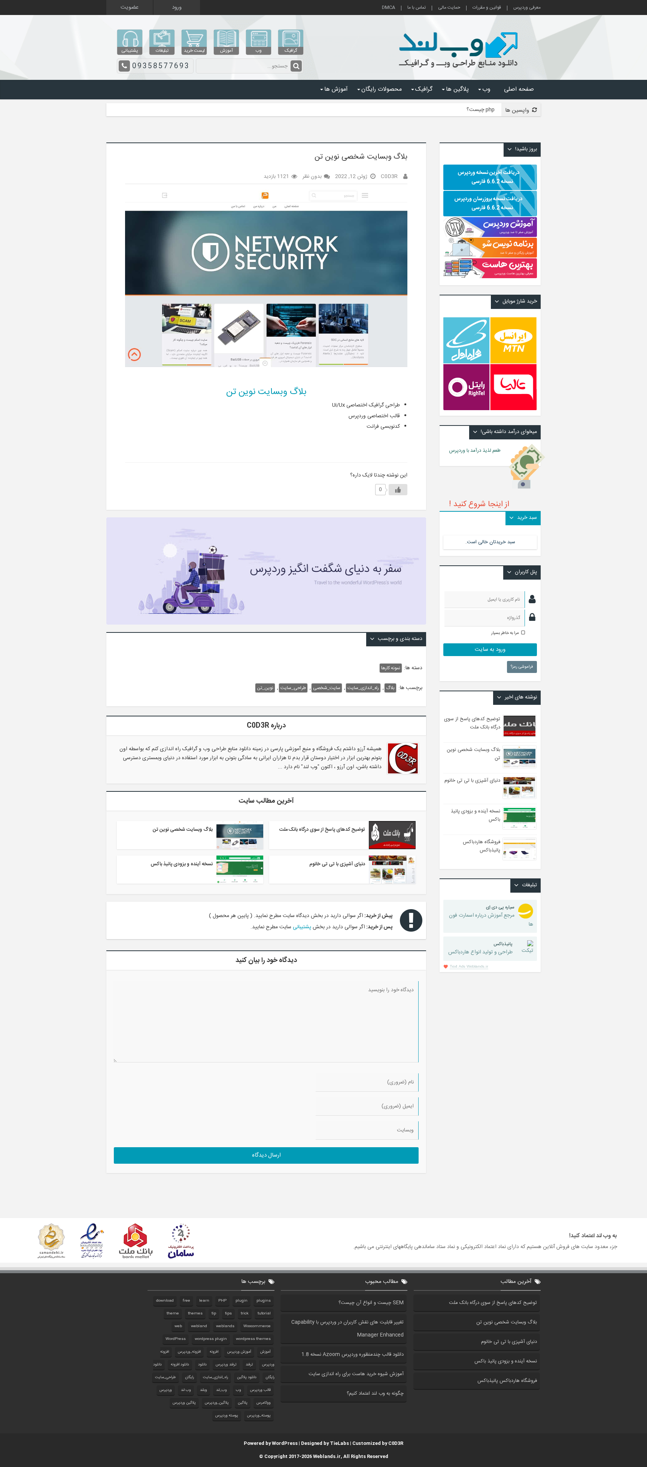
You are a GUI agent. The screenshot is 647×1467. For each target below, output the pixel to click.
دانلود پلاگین (246, 1377)
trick (245, 1314)
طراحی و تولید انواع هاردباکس (480, 948)
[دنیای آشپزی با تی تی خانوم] (392, 870)
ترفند (249, 1365)
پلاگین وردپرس (184, 1403)
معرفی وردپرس (527, 8)
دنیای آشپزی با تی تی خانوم (337, 864)
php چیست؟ (481, 109)
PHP (222, 1301)
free (186, 1301)
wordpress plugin (211, 1339)
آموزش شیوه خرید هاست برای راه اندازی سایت (356, 1374)
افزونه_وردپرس (189, 1352)
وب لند (186, 1390)
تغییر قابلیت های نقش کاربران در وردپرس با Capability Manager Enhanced (347, 1328)
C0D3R (395, 1443)
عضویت (130, 7)
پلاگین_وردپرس (217, 1403)
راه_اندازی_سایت (363, 688)
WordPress (175, 1339)
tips (228, 1314)
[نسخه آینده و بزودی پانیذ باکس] (239, 870)
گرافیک (423, 89)
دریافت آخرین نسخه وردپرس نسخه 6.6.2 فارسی (488, 177)
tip (214, 1314)
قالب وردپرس (260, 1390)
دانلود (202, 1365)
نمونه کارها (390, 668)
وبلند (203, 1390)
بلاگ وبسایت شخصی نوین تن (183, 830)
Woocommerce (257, 1326)
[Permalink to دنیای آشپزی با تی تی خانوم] (519, 787)
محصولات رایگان (381, 89)
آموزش (265, 1352)
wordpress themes (253, 1339)
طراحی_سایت (293, 688)
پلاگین (242, 1403)
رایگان (189, 1377)
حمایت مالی (449, 8)
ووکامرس (263, 1403)
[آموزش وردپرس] (490, 235)
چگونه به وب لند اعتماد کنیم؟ (375, 1393)
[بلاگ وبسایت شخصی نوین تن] (239, 835)
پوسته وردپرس (226, 1416)
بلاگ (390, 688)
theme (173, 1314)
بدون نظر (312, 176)
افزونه (214, 1352)
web (178, 1326)
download (165, 1301)
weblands (225, 1326)
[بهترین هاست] (490, 277)
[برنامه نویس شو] (490, 253)
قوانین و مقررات (487, 8)
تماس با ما (416, 8)
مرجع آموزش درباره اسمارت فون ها (491, 916)
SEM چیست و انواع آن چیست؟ (371, 1303)
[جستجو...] (296, 66)
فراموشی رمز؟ (522, 667)
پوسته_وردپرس (259, 1416)
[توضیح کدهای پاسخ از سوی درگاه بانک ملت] (392, 835)
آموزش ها (336, 89)
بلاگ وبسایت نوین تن (266, 392)
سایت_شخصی (326, 688)
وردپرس (166, 1390)
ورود (177, 7)
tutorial (264, 1314)
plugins (263, 1301)
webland (199, 1326)
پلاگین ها (457, 89)
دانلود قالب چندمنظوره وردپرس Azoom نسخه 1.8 (352, 1354)
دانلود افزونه (180, 1365)
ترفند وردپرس (226, 1365)
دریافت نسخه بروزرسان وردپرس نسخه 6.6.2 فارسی (488, 204)
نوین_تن (265, 688)
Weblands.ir (327, 1456)
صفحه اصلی (519, 89)
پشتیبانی (302, 927)
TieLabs (339, 1443)
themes (195, 1314)
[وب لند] (460, 71)
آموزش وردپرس (239, 1352)
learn (204, 1301)
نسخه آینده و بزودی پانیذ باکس (182, 864)
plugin (241, 1301)
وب (486, 89)
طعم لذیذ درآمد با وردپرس (479, 451)
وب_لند (221, 1390)
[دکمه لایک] (398, 489)
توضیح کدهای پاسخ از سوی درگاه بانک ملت (322, 830)
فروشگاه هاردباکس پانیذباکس (481, 846)
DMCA (388, 8)
